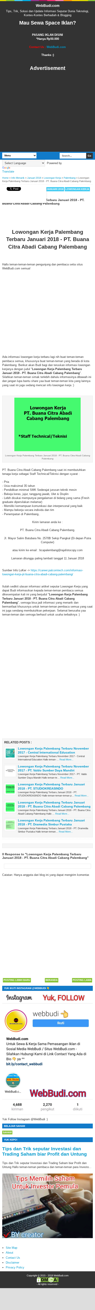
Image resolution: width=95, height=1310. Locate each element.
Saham (7, 1132)
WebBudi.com (47, 6)
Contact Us (13, 1257)
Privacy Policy (15, 1267)
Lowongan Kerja (77, 189)
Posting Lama (82, 980)
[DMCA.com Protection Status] (48, 1281)
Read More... (66, 759)
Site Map (11, 1247)
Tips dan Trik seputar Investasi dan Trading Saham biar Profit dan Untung (44, 1151)
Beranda (52, 980)
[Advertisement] (47, 111)
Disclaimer (12, 1262)
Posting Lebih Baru (17, 980)
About (9, 1252)
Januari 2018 (55, 189)
